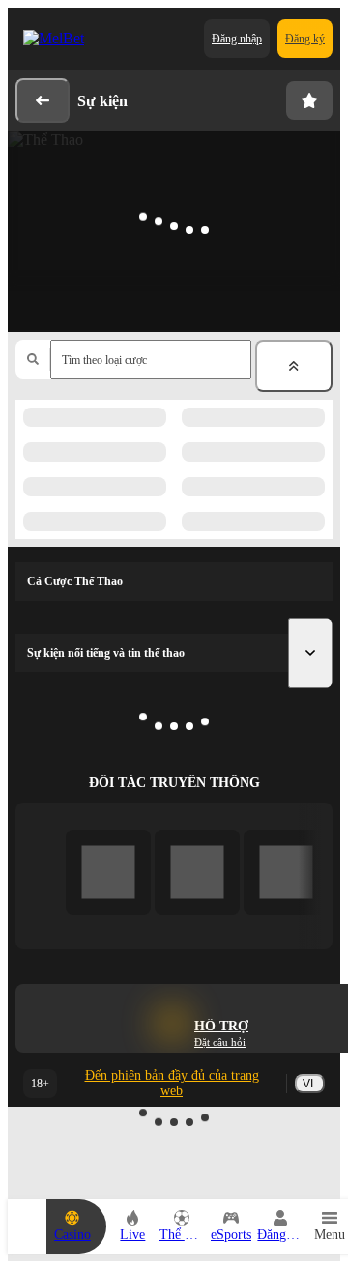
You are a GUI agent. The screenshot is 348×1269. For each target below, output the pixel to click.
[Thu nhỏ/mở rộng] (294, 366)
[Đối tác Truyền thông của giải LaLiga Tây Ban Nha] (108, 871)
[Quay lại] (42, 100)
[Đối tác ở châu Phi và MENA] (197, 871)
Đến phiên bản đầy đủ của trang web (172, 1083)
